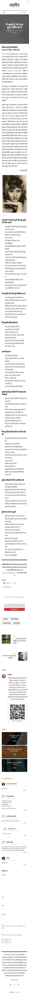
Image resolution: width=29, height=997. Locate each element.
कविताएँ (9, 31)
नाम (3, 897)
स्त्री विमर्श (17, 623)
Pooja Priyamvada (12, 784)
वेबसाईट (4, 914)
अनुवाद (5, 619)
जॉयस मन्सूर (5, 54)
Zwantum (17, 992)
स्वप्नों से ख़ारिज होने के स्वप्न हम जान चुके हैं (14, 750)
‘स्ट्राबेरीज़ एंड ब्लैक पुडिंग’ (15, 71)
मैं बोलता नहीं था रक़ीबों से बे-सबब (14, 764)
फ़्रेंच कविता (14, 619)
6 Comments (14, 33)
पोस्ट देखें (14, 740)
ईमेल (3, 906)
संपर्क (16, 980)
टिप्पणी (4, 875)
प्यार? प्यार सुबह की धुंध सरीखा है (14, 656)
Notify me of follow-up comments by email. (13, 927)
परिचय (12, 980)
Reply (24, 790)
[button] (28, 2)
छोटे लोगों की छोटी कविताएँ (14, 737)
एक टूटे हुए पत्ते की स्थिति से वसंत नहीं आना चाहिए (14, 640)
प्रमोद (8, 858)
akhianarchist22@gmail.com (9, 573)
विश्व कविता (6, 623)
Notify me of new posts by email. (12, 935)
